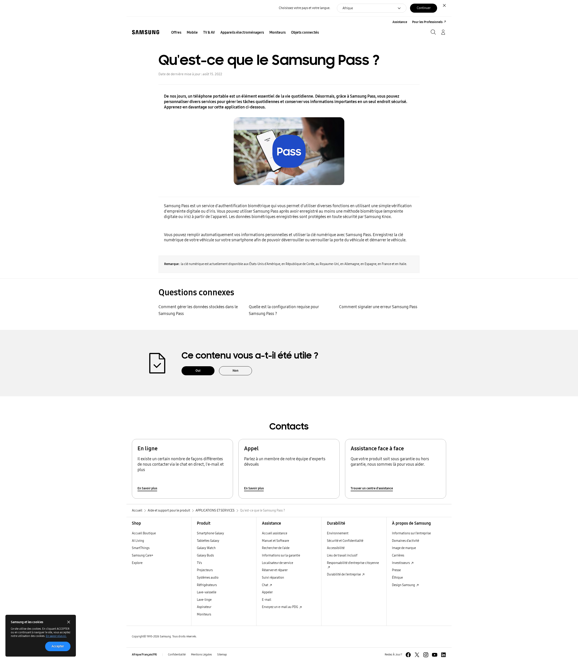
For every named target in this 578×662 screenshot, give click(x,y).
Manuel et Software (275, 541)
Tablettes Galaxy (208, 541)
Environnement (337, 533)
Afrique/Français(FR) (144, 654)
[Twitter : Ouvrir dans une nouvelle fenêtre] (417, 654)
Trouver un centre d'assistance (372, 488)
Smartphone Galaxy (210, 533)
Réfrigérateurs (207, 585)
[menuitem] (176, 32)
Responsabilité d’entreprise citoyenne (353, 563)
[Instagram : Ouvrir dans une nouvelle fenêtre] (426, 654)
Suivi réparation (273, 578)
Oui (198, 371)
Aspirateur (204, 607)
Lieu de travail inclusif (342, 555)
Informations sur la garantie (281, 555)
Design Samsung (404, 585)
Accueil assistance (274, 533)
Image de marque (404, 548)
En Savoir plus (147, 488)
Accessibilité (336, 548)
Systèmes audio (208, 578)
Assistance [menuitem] (399, 22)
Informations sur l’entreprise (411, 533)
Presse (396, 570)
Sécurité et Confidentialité (345, 541)
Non (235, 371)
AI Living (138, 541)
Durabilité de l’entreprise (344, 574)
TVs (199, 563)
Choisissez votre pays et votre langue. (304, 8)
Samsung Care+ (142, 555)
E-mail (266, 600)
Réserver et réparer (275, 570)
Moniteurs (204, 614)
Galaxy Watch (206, 548)
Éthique (397, 578)
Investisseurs (401, 563)
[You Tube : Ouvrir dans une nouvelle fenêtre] (434, 654)
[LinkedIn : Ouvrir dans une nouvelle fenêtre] (443, 654)
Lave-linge (204, 600)
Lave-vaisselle (206, 592)
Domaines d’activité (405, 541)
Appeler (267, 592)
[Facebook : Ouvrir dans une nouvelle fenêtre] (408, 654)
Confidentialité (177, 654)
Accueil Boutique (144, 533)
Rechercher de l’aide (275, 548)
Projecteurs (205, 570)
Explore (137, 563)
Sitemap (222, 654)
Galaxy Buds (205, 555)
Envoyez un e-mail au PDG (280, 607)
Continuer (424, 8)
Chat (265, 585)
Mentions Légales (201, 654)
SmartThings (140, 548)
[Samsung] (145, 32)
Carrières (398, 555)
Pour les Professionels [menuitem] (427, 22)
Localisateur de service (277, 563)
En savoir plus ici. (56, 636)
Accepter (57, 646)
